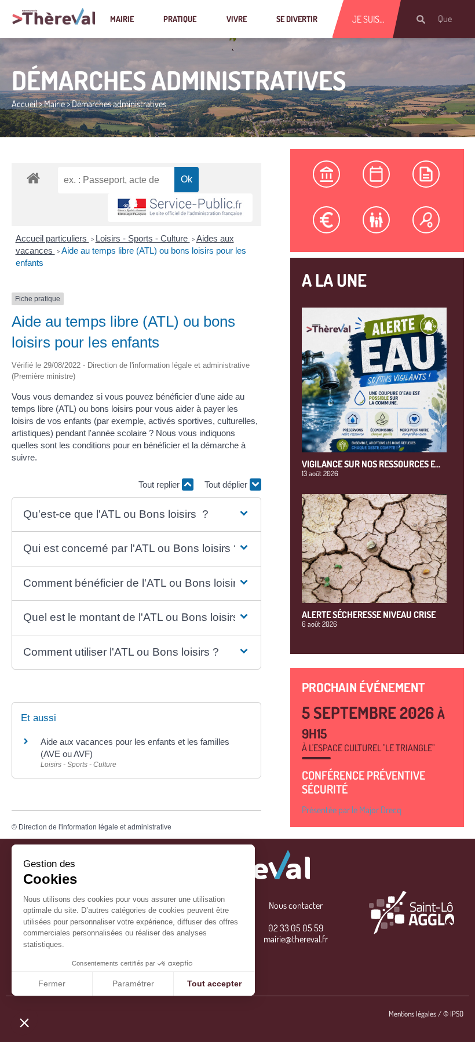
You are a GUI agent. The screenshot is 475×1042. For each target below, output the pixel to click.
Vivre (236, 19)
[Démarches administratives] (327, 174)
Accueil (24, 103)
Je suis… (368, 19)
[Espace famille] (376, 219)
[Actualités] (426, 174)
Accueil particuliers (52, 238)
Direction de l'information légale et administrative (95, 827)
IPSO (456, 1013)
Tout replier (160, 484)
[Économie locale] (327, 219)
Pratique (179, 19)
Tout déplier (227, 484)
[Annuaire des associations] (426, 219)
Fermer (51, 983)
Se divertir (296, 19)
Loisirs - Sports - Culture (143, 238)
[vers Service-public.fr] (180, 207)
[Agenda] (376, 174)
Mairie (122, 19)
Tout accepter (214, 983)
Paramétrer (133, 983)
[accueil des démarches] (33, 177)
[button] (136, 515)
